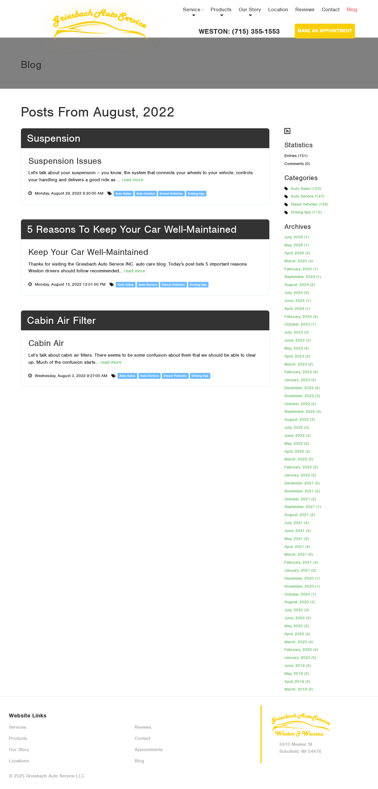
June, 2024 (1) (297, 300)
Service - (193, 9)
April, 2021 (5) (297, 546)
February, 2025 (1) (301, 268)
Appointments (149, 750)
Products (221, 9)
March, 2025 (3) (298, 260)
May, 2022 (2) (296, 443)
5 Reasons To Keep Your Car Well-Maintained (132, 229)
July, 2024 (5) (296, 292)
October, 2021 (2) (300, 499)
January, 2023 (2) (300, 379)
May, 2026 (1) (296, 245)
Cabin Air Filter (61, 320)
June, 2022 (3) (297, 435)
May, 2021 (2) (296, 538)
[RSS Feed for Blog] (287, 130)
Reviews (305, 9)
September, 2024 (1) (302, 276)
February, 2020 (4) (301, 649)
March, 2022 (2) (298, 459)
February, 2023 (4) (301, 371)
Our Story (250, 9)
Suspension (53, 138)
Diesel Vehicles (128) (309, 204)
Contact (331, 9)
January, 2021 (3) (300, 570)
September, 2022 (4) (302, 411)
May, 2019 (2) (296, 673)
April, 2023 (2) (297, 356)
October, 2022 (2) (300, 403)
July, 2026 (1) (296, 237)
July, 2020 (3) (296, 609)
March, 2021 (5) (298, 554)
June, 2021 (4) (297, 530)
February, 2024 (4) (301, 316)
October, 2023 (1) (300, 324)
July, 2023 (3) (296, 332)
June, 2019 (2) (297, 665)
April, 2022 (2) (297, 451)
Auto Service (145, 193)
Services (17, 727)
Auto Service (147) (307, 196)
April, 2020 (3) (297, 633)
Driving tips (196, 193)
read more (132, 180)
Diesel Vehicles (171, 193)
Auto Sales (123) (306, 188)
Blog (352, 9)
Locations (19, 761)
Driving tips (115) (306, 212)
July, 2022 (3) (296, 427)
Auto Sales (123, 193)
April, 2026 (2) (297, 253)
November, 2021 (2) (302, 491)
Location (278, 9)
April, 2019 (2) (297, 681)
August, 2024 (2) (299, 284)
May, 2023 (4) (296, 348)
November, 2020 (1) (302, 586)
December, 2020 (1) (302, 578)
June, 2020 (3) (297, 617)
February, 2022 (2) (301, 467)
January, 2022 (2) (300, 475)
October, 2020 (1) (300, 594)
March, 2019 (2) (298, 689)
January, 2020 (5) (300, 657)
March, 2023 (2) (298, 364)
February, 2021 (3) (301, 562)
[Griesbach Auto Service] (98, 22)
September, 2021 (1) (302, 506)
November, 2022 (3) (302, 395)
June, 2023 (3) (297, 340)
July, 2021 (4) (296, 522)
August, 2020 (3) (299, 601)
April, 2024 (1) (297, 308)
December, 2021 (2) (302, 483)
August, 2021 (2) (299, 514)
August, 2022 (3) (299, 419)
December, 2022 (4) (302, 387)
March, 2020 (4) (298, 641)
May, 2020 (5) (296, 625)
